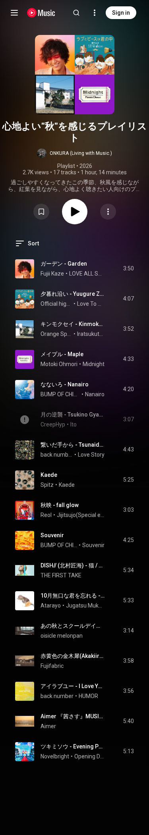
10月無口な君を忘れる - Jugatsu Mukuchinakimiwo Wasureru (73, 595)
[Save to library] (41, 211)
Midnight (93, 364)
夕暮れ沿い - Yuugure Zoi (73, 294)
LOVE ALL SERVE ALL (87, 273)
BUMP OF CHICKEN (60, 394)
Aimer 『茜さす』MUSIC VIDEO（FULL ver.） (73, 716)
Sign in (121, 13)
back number (57, 454)
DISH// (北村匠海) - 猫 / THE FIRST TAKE (73, 565)
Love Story (91, 454)
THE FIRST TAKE (61, 575)
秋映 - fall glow (60, 505)
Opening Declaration (89, 756)
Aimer (48, 726)
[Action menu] (108, 211)
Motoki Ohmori (59, 364)
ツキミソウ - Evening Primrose (73, 746)
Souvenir (52, 535)
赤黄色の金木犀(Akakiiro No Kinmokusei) (73, 656)
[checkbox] (128, 269)
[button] (74, 153)
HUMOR (88, 696)
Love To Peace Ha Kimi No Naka (91, 304)
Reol (46, 515)
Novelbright (55, 756)
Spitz (47, 485)
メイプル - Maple (62, 354)
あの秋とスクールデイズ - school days (73, 626)
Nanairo (94, 394)
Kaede (49, 475)
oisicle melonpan (62, 636)
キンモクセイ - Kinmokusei (73, 324)
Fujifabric (52, 666)
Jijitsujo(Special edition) (81, 515)
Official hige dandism (56, 304)
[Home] (41, 12)
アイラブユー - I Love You (73, 686)
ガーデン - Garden (64, 263)
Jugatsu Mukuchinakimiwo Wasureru (85, 605)
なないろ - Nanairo (65, 384)
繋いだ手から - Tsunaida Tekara (73, 445)
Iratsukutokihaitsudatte (91, 334)
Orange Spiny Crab (56, 334)
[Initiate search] (76, 12)
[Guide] (14, 12)
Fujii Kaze (52, 273)
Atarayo (51, 605)
